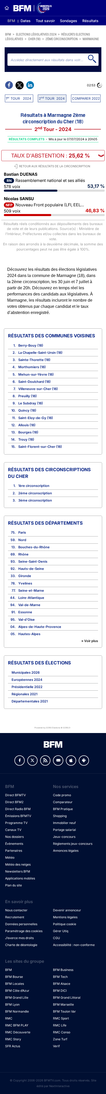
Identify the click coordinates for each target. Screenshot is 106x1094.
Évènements (14, 844)
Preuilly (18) (27, 396)
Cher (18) (34, 39)
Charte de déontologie (21, 945)
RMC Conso (61, 1032)
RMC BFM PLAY (16, 1025)
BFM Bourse (14, 977)
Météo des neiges (18, 864)
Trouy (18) (26, 439)
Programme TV (16, 823)
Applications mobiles (20, 878)
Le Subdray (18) (30, 403)
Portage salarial (64, 830)
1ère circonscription (33, 486)
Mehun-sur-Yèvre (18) (36, 374)
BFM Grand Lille (16, 997)
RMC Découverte (17, 1032)
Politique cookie (64, 924)
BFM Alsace (61, 984)
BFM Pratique (63, 809)
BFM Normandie (17, 1011)
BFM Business (63, 970)
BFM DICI (60, 991)
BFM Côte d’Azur (17, 991)
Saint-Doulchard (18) (34, 382)
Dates (26, 20)
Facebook (19, 760)
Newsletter (58, 760)
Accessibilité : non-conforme (74, 945)
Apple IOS (71, 760)
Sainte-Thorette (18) (34, 360)
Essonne (25, 612)
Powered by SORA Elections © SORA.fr (52, 728)
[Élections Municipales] (30, 8)
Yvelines (25, 583)
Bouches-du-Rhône (34, 547)
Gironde (24, 576)
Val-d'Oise (26, 620)
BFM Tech (60, 977)
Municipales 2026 (26, 672)
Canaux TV (13, 830)
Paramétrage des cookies (23, 931)
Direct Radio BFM (18, 809)
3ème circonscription (35, 500)
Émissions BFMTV (18, 816)
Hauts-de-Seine (31, 569)
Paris (22, 532)
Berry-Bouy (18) (30, 345)
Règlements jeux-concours (72, 844)
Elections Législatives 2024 (36, 34)
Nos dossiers (14, 837)
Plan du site (13, 885)
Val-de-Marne (29, 605)
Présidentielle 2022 (27, 687)
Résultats (90, 20)
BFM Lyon (12, 1004)
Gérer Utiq (60, 931)
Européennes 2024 (27, 680)
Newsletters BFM (17, 871)
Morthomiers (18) (32, 367)
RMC (8, 1018)
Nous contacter (16, 910)
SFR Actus (12, 1046)
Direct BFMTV (15, 795)
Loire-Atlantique (31, 598)
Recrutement (14, 917)
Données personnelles (21, 924)
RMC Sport (61, 1018)
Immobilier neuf (64, 823)
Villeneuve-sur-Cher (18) (38, 389)
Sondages (68, 20)
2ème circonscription (62, 39)
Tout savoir (45, 20)
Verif (56, 1046)
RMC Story (13, 1039)
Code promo (62, 795)
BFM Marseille (63, 1004)
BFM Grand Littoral (67, 997)
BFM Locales (14, 984)
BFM (11, 20)
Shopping (60, 816)
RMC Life (59, 1025)
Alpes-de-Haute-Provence (39, 627)
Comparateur (63, 802)
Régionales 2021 (24, 694)
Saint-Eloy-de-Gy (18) (35, 418)
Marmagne (91, 39)
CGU (56, 938)
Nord (22, 540)
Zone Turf (60, 1039)
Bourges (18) (28, 432)
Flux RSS (45, 760)
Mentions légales (65, 917)
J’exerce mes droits (19, 938)
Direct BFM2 (14, 802)
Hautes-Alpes (29, 634)
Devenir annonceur (67, 910)
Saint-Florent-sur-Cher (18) (40, 447)
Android (84, 760)
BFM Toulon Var (64, 1011)
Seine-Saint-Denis (32, 561)
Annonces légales (65, 850)
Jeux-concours (64, 837)
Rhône (23, 554)
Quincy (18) (27, 410)
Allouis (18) (27, 425)
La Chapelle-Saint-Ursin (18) (40, 353)
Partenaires (13, 850)
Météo (9, 857)
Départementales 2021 (30, 701)
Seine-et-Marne (31, 590)
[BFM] (6, 8)
